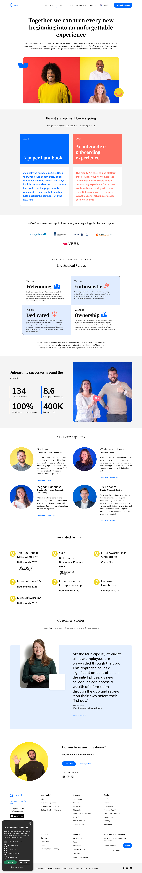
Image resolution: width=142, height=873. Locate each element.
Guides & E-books (79, 838)
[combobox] (30, 823)
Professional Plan (79, 821)
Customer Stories (79, 849)
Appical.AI (108, 824)
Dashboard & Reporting (112, 813)
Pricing (106, 803)
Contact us (69, 764)
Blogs (75, 842)
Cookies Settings (81, 868)
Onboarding (77, 803)
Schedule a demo (123, 5)
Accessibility (93, 868)
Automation (108, 817)
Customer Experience (49, 803)
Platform (107, 799)
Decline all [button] (24, 862)
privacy (118, 850)
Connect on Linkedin (44, 480)
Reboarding (77, 806)
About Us (44, 799)
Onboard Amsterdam (80, 857)
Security (107, 821)
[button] (48, 5)
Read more (18, 837)
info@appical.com (16, 811)
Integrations (108, 806)
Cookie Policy (67, 868)
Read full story (78, 715)
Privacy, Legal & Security (50, 849)
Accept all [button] (10, 862)
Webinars (76, 854)
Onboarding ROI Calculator (51, 810)
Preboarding (77, 799)
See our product (85, 764)
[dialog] (17, 845)
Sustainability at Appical (50, 806)
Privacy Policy (40, 868)
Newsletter (77, 846)
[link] (46, 480)
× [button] (30, 824)
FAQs (43, 845)
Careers (44, 838)
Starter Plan (77, 817)
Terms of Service (54, 868)
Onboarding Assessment (82, 813)
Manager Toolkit (110, 810)
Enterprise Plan (78, 824)
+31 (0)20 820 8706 (17, 809)
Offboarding (77, 810)
